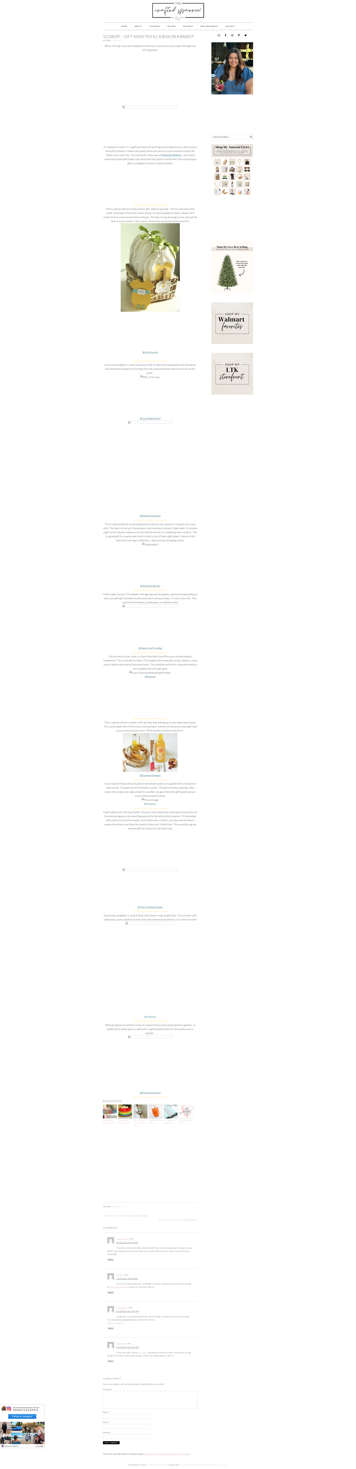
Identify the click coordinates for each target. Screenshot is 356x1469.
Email (106, 1422)
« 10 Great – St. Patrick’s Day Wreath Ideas (126, 1215)
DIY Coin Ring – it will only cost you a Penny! (140, 1122)
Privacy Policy (212, 1465)
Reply (110, 1259)
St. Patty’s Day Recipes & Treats (124, 1121)
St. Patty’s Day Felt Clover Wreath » (178, 1219)
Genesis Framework (157, 1465)
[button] (39, 1445)
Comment (107, 1389)
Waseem (120, 1274)
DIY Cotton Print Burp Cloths (170, 1121)
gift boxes (142, 1352)
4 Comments (117, 40)
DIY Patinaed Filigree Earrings (109, 1121)
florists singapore (115, 1323)
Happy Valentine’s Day (185, 1121)
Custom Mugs (122, 1238)
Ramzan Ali (121, 1343)
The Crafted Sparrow (178, 14)
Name (106, 1412)
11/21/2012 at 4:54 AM (127, 1278)
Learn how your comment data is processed (167, 1453)
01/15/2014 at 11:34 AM (127, 1347)
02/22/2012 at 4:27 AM (127, 1242)
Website (106, 1432)
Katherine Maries (171, 155)
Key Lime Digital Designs (191, 1465)
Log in (224, 1465)
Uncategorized (116, 1206)
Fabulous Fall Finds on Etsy (155, 1121)
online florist (122, 1307)
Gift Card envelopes (119, 1287)
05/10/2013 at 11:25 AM (127, 1311)
